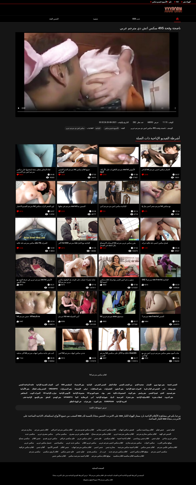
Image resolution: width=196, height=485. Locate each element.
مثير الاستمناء (79, 385)
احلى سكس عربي (84, 438)
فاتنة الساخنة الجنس (26, 385)
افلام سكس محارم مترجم (147, 434)
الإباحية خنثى (27, 397)
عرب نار (103, 452)
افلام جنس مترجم (41, 430)
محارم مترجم (26, 430)
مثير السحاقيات (96, 389)
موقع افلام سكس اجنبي (139, 452)
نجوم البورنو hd (93, 393)
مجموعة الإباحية (78, 393)
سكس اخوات (149, 443)
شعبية (95, 19)
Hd (177, 2)
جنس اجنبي (98, 447)
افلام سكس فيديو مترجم (84, 430)
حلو (170, 2)
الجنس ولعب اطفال (39, 389)
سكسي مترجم (34, 452)
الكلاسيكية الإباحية (143, 397)
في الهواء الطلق (75, 401)
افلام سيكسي (109, 438)
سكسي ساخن (61, 434)
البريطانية (84, 397)
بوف (103, 393)
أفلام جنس (41, 447)
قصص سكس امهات (126, 430)
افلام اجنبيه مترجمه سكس (79, 456)
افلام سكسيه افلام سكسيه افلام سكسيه (128, 456)
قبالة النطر (113, 385)
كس (57, 385)
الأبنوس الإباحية (64, 393)
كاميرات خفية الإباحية (133, 389)
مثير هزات (87, 401)
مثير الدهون (119, 389)
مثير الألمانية (24, 389)
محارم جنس (110, 447)
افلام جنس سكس (148, 447)
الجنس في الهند (165, 434)
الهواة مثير (187, 2)
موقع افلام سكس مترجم (101, 456)
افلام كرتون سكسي (50, 452)
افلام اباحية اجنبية (124, 438)
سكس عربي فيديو (50, 438)
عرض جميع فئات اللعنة (98, 408)
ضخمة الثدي (139, 385)
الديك (112, 397)
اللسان (148, 385)
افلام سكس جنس (59, 456)
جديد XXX (136, 19)
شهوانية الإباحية (101, 397)
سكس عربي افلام (89, 443)
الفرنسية (120, 397)
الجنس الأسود (52, 447)
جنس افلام (36, 438)
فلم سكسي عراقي (67, 438)
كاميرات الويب (35, 393)
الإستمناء (78, 389)
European (109, 401)
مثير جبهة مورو (159, 385)
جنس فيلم (160, 430)
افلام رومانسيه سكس (145, 430)
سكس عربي (29, 443)
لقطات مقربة (157, 397)
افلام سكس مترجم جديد (118, 452)
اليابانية (98, 128)
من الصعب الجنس (125, 385)
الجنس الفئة (54, 19)
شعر (109, 393)
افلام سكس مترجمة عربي (124, 434)
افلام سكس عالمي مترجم (167, 447)
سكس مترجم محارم (134, 443)
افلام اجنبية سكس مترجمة (128, 447)
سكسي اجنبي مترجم (159, 452)
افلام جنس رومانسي (141, 438)
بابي (163, 389)
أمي (92, 397)
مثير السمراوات (66, 389)
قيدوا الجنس (153, 393)
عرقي (86, 389)
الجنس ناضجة (172, 385)
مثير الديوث (169, 397)
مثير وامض (142, 393)
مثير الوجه (132, 393)
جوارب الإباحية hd (50, 393)
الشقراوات (108, 389)
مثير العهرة (98, 401)
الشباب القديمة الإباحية (44, 385)
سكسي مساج (24, 438)
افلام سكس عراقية (26, 447)
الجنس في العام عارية (152, 389)
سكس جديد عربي (73, 443)
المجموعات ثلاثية (119, 393)
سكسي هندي (92, 452)
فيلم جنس (171, 430)
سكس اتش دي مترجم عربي (75, 128)
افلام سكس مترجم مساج (101, 434)
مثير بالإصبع (39, 397)
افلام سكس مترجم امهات (81, 447)
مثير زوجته (172, 389)
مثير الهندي (57, 397)
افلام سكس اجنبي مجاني (106, 430)
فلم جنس (97, 438)
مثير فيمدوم (171, 393)
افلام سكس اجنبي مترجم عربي (111, 443)
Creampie (53, 389)
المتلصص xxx (66, 385)
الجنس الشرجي (100, 385)
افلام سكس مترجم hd (98, 375)
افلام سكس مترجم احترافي (61, 430)
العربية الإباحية (121, 401)
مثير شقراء (130, 397)
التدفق (48, 397)
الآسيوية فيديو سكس (159, 2)
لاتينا (76, 397)
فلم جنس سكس (67, 452)
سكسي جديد (30, 434)
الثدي (162, 393)
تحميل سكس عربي (44, 443)
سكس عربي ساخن (169, 438)
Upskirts (68, 397)
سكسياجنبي (58, 443)
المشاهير (24, 393)
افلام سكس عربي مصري (79, 434)
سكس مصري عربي (45, 434)
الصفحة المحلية (98, 468)
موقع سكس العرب (164, 443)
